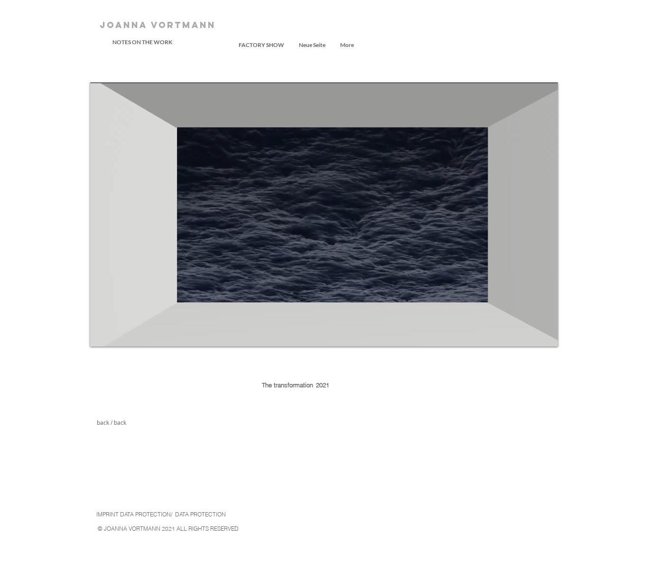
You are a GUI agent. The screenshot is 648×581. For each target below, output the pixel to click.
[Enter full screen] (545, 334)
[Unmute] (118, 334)
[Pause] (102, 334)
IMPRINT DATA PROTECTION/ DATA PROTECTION (161, 514)
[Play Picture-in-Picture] (529, 334)
